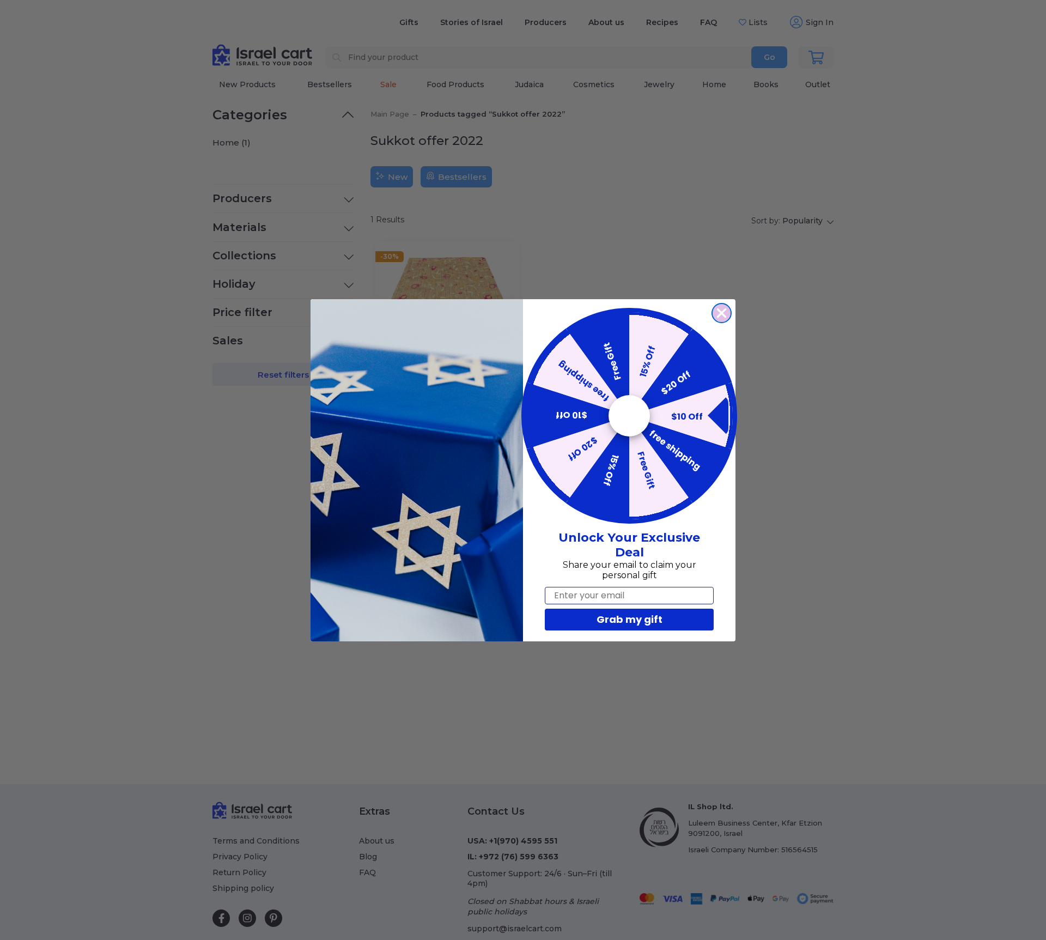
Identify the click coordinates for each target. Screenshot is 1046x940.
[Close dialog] (721, 313)
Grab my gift (629, 619)
